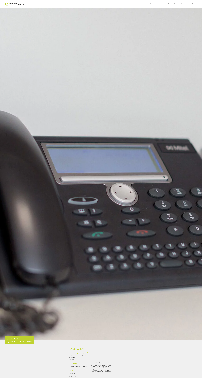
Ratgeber (189, 3)
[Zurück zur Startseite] (14, 4)
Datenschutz (100, 367)
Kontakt (194, 3)
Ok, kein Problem (95, 375)
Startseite (152, 3)
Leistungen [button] (164, 3)
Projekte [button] (183, 3)
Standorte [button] (170, 3)
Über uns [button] (158, 3)
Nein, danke (102, 375)
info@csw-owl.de (77, 376)
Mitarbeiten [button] (177, 3)
